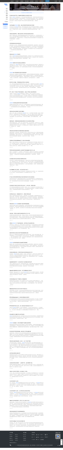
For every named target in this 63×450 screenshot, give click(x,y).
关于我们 (16, 436)
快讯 (7, 10)
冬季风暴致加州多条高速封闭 (15, 43)
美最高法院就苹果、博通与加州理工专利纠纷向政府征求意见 (22, 33)
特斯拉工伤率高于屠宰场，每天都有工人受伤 (18, 371)
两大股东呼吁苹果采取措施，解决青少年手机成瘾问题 (20, 331)
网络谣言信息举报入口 (13, 442)
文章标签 (24, 438)
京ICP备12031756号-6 (33, 446)
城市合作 (11, 434)
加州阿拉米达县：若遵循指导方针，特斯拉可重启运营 (20, 194)
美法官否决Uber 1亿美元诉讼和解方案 (17, 421)
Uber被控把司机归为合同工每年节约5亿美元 (18, 288)
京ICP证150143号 (38, 446)
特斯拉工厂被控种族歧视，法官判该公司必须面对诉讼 (22, 223)
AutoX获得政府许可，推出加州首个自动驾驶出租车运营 (21, 262)
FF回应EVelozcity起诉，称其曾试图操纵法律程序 (19, 297)
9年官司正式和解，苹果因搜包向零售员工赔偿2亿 (19, 82)
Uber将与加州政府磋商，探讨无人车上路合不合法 (19, 400)
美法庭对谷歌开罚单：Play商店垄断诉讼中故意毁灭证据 (21, 15)
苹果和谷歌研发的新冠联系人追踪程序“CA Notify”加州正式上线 (22, 150)
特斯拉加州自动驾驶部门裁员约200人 (17, 111)
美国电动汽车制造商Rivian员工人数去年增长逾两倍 (20, 140)
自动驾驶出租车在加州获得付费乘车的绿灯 (18, 158)
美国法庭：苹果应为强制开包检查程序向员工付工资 (20, 213)
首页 (7, 8)
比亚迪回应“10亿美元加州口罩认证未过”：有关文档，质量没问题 (22, 185)
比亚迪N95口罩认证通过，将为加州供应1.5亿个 (19, 169)
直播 (7, 13)
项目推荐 (11, 436)
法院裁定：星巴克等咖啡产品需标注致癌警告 (20, 322)
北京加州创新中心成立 (14, 381)
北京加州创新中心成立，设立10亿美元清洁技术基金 (20, 390)
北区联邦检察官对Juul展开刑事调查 (18, 242)
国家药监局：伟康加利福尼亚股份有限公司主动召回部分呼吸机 (22, 121)
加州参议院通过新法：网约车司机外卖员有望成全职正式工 (21, 252)
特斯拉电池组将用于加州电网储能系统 (17, 411)
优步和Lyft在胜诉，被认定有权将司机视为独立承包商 (22, 25)
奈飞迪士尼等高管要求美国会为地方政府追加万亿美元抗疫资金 (22, 177)
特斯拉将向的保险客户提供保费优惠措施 (19, 203)
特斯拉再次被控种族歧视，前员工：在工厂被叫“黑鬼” (20, 341)
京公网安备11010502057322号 (45, 446)
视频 (7, 15)
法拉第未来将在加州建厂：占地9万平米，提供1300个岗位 (21, 362)
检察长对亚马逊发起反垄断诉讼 (18, 62)
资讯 (7, 12)
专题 (7, 17)
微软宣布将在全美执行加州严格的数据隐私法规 (19, 232)
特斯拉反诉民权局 (15, 54)
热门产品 (24, 436)
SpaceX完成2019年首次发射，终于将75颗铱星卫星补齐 (21, 270)
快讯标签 (24, 440)
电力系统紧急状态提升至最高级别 (18, 72)
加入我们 (16, 440)
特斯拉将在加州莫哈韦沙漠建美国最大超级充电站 (19, 130)
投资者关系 (11, 440)
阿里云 (18, 445)
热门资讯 (24, 434)
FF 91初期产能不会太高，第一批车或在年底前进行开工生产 (21, 305)
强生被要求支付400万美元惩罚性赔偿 (17, 314)
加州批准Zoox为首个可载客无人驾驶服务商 (18, 279)
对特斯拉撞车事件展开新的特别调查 (18, 102)
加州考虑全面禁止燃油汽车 (15, 353)
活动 (7, 19)
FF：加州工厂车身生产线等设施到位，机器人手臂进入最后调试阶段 (23, 92)
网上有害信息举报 (50, 445)
